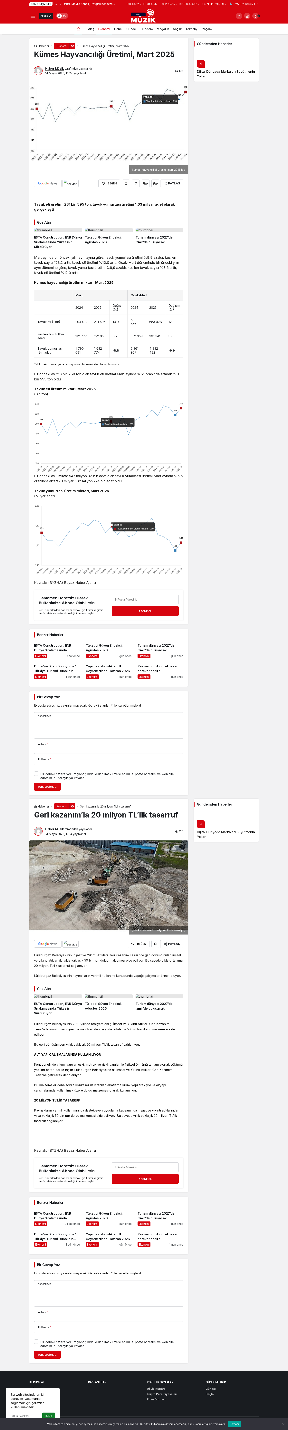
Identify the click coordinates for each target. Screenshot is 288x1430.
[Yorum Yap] (136, 183)
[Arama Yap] (239, 16)
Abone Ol (46, 15)
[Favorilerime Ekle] (126, 183)
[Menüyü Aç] (32, 16)
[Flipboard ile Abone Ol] (70, 183)
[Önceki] (55, 4)
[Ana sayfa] (78, 29)
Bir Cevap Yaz (48, 697)
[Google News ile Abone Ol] (48, 183)
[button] (247, 16)
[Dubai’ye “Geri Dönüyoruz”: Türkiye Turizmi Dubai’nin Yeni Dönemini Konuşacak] (57, 670)
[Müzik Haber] (144, 16)
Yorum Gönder (47, 786)
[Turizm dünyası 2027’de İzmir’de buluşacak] (159, 238)
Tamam (234, 1423)
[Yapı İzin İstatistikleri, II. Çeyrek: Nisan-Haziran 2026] (109, 670)
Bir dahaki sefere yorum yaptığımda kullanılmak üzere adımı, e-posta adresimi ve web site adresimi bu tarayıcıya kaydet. (107, 776)
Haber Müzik (54, 68)
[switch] (62, 16)
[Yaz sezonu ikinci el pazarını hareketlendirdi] (160, 670)
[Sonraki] (60, 4)
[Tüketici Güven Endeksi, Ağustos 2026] (109, 238)
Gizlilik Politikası (20, 1416)
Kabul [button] (48, 1416)
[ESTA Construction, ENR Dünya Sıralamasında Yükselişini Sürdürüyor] (58, 238)
